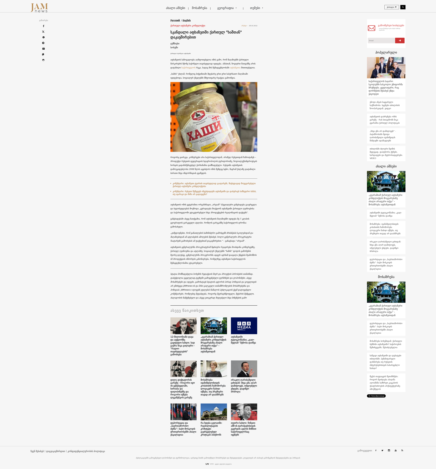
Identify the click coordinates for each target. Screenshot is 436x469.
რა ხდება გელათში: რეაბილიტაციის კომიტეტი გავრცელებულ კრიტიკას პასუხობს (211, 428)
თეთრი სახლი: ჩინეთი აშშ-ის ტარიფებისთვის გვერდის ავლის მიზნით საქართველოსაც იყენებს (243, 428)
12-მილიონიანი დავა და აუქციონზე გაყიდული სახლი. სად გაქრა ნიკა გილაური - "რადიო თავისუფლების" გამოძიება (182, 345)
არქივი (244, 26)
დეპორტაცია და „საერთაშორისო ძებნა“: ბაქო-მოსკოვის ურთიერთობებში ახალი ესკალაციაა (183, 428)
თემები (255, 7)
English (187, 20)
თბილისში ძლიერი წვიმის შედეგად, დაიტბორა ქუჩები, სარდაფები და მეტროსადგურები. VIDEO (386, 153)
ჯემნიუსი (174, 43)
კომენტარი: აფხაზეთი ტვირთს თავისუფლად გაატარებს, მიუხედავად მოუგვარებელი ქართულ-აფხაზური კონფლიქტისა (214, 185)
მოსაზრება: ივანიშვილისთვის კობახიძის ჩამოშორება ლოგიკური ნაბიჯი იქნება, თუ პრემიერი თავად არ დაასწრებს (213, 387)
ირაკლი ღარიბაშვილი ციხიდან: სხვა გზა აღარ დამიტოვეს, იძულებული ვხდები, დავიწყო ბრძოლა (244, 385)
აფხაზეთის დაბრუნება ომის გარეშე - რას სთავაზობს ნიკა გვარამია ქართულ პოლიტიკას (385, 120)
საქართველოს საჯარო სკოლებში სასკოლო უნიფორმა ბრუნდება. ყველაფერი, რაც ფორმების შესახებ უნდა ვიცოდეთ (386, 87)
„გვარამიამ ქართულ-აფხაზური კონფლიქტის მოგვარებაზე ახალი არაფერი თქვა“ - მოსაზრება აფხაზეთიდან (213, 344)
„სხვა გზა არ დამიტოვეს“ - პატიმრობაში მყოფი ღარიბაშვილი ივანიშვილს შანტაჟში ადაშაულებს (383, 135)
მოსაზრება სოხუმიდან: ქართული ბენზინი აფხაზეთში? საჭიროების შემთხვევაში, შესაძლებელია (386, 344)
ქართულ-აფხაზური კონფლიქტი (187, 25)
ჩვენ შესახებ (37, 451)
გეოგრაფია (225, 7)
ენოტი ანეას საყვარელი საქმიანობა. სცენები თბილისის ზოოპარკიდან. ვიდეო (385, 105)
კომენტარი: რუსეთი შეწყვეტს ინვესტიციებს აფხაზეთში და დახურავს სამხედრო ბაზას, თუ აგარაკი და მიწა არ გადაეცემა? (214, 193)
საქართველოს (188, 67)
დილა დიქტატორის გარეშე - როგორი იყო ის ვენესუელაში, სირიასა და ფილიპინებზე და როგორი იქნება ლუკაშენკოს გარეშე (182, 388)
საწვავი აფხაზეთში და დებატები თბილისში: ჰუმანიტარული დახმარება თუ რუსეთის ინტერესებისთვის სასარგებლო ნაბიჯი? (385, 362)
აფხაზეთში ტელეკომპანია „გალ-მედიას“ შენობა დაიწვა (243, 339)
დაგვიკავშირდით (55, 451)
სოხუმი (174, 47)
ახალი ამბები (175, 7)
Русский (175, 20)
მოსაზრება (199, 7)
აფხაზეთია (235, 67)
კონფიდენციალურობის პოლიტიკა (86, 451)
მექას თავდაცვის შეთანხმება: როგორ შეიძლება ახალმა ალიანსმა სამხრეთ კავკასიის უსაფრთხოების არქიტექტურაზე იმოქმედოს (385, 383)
